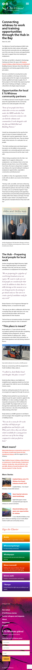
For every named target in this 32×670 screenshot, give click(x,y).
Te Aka (14, 468)
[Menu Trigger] (27, 3)
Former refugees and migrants (13, 616)
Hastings (4, 464)
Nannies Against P (7, 468)
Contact (5, 626)
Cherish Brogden (16, 462)
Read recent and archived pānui (11, 634)
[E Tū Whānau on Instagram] (6, 4)
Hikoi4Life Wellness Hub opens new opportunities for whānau (20, 511)
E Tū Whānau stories (9, 613)
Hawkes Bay (11, 464)
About (4, 619)
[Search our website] (9, 3)
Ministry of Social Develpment (16, 466)
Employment (24, 462)
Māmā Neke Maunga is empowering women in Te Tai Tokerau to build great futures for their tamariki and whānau (16, 452)
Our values (6, 610)
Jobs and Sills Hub (20, 464)
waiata (13, 3)
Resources (6, 622)
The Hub (19, 468)
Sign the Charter (10, 530)
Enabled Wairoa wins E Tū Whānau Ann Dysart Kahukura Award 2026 (20, 481)
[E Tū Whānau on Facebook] (3, 4)
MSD (26, 466)
